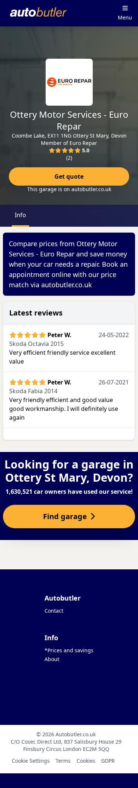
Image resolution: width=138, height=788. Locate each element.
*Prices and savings (69, 650)
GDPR (108, 760)
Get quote (69, 176)
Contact (54, 610)
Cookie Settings (31, 760)
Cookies (86, 760)
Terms (63, 760)
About (52, 659)
